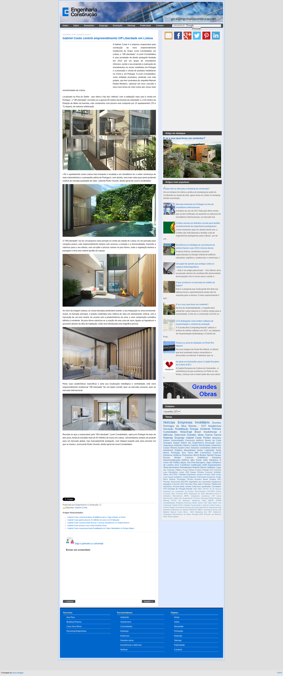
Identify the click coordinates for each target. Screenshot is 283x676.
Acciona (176, 486)
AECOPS (184, 482)
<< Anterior (69, 601)
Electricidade (205, 445)
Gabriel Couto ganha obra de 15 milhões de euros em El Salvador (93, 520)
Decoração (210, 443)
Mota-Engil (186, 431)
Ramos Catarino (190, 445)
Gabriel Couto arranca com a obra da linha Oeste (87, 525)
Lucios (181, 472)
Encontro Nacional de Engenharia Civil (206, 507)
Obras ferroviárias (171, 467)
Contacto (178, 649)
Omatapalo (167, 514)
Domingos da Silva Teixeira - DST (184, 425)
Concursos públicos (194, 440)
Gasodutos (208, 510)
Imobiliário (202, 422)
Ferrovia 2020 (209, 474)
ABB (195, 489)
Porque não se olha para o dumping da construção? (186, 189)
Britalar (177, 457)
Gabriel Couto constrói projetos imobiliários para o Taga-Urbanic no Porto (96, 517)
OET (210, 512)
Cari (219, 503)
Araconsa (187, 503)
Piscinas (166, 482)
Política (176, 462)
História (172, 479)
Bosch (196, 455)
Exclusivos (211, 477)
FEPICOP (193, 510)
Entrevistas (201, 477)
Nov (205, 512)
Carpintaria (167, 505)
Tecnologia (181, 479)
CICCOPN (211, 491)
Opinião (210, 455)
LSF (213, 496)
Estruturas (216, 457)
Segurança (168, 445)
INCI (219, 479)
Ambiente (205, 428)
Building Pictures (74, 622)
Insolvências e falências (131, 645)
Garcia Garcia (213, 434)
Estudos (212, 479)
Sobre (76, 25)
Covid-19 (217, 453)
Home (65, 25)
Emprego (103, 25)
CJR (205, 503)
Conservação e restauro (200, 505)
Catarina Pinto (177, 505)
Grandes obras (195, 434)
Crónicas (189, 457)
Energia (194, 428)
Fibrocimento (177, 496)
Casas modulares (175, 477)
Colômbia (182, 474)
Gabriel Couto (81, 507)
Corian (212, 505)
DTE (165, 489)
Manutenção (168, 498)
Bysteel (203, 455)
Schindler (217, 472)
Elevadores (210, 493)
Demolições (173, 472)
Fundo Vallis (202, 460)
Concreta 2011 (169, 493)
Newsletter (89, 25)
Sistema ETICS (169, 500)
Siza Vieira (187, 453)
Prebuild (205, 470)
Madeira (166, 512)
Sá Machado (184, 500)
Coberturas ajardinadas (201, 486)
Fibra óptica (198, 484)
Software (211, 467)
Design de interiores (177, 507)
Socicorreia (175, 482)
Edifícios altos (188, 460)
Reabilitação (181, 428)
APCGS (206, 489)
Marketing (199, 512)
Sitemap (131, 25)
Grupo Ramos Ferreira (192, 470)
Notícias (169, 422)
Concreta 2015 (182, 493)
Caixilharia (185, 465)
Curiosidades (170, 431)
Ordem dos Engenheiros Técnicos (187, 498)
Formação (117, 25)
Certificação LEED (199, 465)
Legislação (209, 450)
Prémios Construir (205, 472)
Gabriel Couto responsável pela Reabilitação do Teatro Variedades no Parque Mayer (100, 528)
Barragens (200, 462)
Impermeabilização (171, 460)
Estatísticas (203, 457)
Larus (218, 443)
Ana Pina (191, 462)
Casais (166, 448)
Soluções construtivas (200, 448)
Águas (183, 462)
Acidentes (178, 445)
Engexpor (193, 477)
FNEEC (200, 510)
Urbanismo (216, 445)
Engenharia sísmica (195, 474)
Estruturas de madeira (180, 510)
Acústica (198, 479)
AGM (204, 500)
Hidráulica (213, 460)
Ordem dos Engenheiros (192, 443)
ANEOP (211, 500)
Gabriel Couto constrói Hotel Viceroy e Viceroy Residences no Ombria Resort (98, 523)
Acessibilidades (169, 503)
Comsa (218, 491)
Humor (200, 450)
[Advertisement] (87, 64)
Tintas (170, 516)
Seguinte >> (148, 601)
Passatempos (186, 467)
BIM (196, 453)
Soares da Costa (213, 440)
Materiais (168, 437)
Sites (165, 516)
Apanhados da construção (200, 482)
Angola (176, 443)
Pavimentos (187, 455)
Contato (159, 25)
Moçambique (190, 450)
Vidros (165, 474)
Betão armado (185, 486)
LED (219, 510)
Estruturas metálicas (172, 455)
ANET (200, 489)
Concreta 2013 (178, 484)
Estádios (178, 450)
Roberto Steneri (199, 467)
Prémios (216, 428)
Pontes (207, 437)
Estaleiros (167, 510)
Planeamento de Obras (181, 514)
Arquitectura (214, 425)
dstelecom (196, 500)
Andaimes (179, 503)
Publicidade (145, 25)
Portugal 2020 (197, 514)
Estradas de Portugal (176, 489)
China (187, 448)
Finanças (207, 484)
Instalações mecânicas (200, 496)
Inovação (168, 428)
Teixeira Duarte (177, 448)
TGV (211, 470)
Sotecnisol (179, 434)
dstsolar (189, 489)
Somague (167, 443)
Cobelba (187, 505)
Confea (185, 477)
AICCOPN (173, 474)
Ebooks (188, 507)
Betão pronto (197, 503)
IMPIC (186, 496)
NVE (187, 472)
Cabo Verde (212, 503)
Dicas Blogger (18, 673)
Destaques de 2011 (197, 493)
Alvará (205, 479)
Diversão (188, 484)
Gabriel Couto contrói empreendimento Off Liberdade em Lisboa (108, 38)
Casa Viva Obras (74, 626)
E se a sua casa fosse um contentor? (184, 138)
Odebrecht (217, 512)
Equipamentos (214, 465)
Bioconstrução (200, 491)
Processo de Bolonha (212, 514)
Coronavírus (205, 453)
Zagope (176, 516)
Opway (193, 472)
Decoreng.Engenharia (76, 631)
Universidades (177, 440)
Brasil (198, 431)
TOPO (279, 673)
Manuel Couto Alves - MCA (182, 512)
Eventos (216, 422)
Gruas (215, 510)
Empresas (185, 422)
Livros (219, 496)
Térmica (190, 479)
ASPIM (218, 500)
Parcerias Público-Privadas (211, 498)
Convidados (216, 486)
